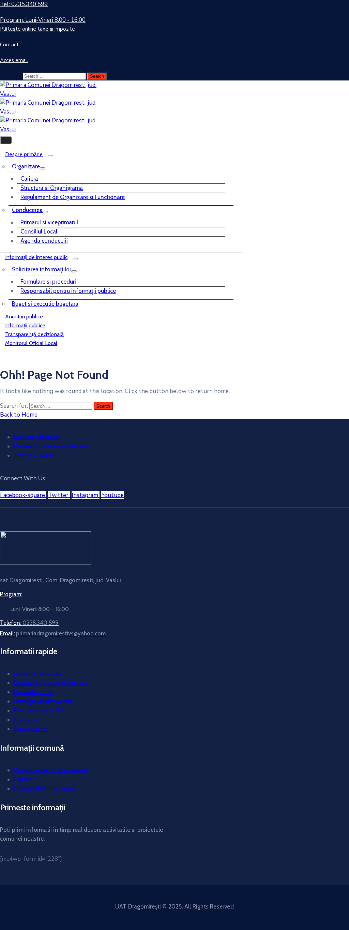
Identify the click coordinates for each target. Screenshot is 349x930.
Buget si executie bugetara (45, 303)
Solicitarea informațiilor (41, 269)
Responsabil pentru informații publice (68, 290)
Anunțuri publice (24, 316)
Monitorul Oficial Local (31, 343)
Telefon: (29, 622)
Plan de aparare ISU (38, 710)
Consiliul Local (38, 231)
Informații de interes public (36, 257)
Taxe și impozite (34, 455)
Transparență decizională (34, 334)
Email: (53, 633)
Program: (11, 594)
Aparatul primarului (37, 673)
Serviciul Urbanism (37, 437)
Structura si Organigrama (51, 187)
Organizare (26, 166)
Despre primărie (24, 154)
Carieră (29, 178)
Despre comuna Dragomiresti (50, 770)
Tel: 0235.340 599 (24, 4)
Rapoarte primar (34, 692)
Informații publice (25, 325)
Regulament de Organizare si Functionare (72, 197)
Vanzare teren (31, 728)
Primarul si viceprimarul (49, 222)
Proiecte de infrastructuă (45, 788)
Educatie (24, 779)
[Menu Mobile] (6, 140)
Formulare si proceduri (48, 281)
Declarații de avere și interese (50, 446)
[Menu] (50, 156)
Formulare (26, 719)
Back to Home (18, 415)
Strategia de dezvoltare (43, 701)
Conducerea (27, 210)
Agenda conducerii (44, 240)
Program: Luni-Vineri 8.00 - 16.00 (43, 20)
